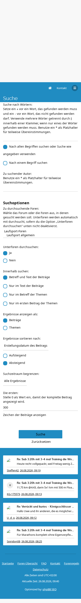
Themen (15, 327)
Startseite (8, 563)
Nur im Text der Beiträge (26, 286)
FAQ (44, 563)
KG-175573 (13, 494)
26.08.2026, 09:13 (31, 494)
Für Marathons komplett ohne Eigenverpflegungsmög (45, 535)
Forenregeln (71, 563)
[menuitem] (62, 88)
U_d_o (11, 518)
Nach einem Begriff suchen (28, 163)
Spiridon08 (13, 541)
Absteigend (17, 363)
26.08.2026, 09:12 (26, 518)
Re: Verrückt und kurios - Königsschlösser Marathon (45, 506)
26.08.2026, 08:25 (31, 541)
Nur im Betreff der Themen (28, 294)
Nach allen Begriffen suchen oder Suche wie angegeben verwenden (37, 150)
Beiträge (15, 320)
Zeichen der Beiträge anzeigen (24, 415)
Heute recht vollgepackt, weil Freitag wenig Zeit (45, 464)
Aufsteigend (17, 355)
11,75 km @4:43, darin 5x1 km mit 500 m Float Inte (45, 487)
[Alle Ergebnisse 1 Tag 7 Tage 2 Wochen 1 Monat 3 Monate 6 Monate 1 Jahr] (40, 381)
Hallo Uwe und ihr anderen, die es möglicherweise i (45, 511)
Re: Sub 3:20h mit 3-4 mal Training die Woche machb (45, 459)
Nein (12, 260)
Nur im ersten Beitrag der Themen (33, 303)
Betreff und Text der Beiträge (29, 277)
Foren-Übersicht (27, 563)
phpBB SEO (49, 589)
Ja (10, 253)
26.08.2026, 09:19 (30, 470)
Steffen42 (13, 470)
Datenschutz (40, 569)
